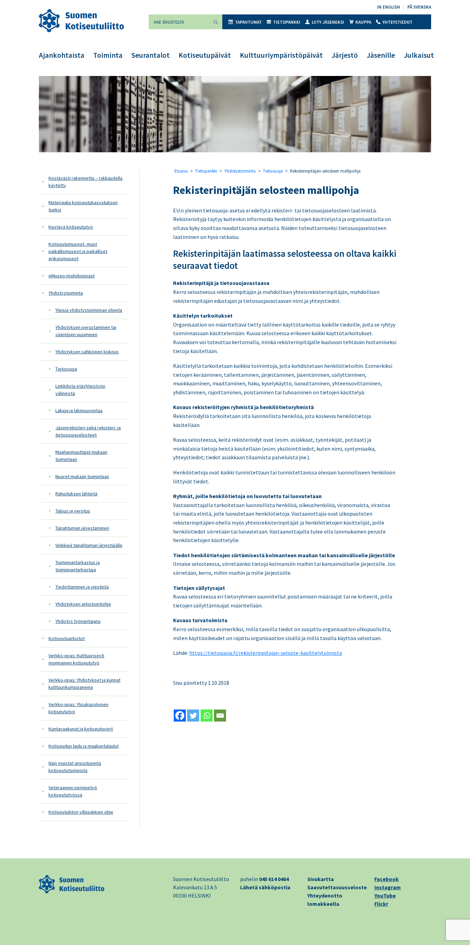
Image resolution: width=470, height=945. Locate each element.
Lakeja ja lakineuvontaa (79, 410)
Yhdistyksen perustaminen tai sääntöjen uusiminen (85, 331)
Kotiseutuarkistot (67, 638)
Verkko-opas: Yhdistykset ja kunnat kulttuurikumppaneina (84, 683)
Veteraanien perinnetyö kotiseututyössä (73, 791)
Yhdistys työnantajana (77, 621)
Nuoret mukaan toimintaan (82, 476)
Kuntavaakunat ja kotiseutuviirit (81, 729)
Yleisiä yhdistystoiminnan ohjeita (88, 310)
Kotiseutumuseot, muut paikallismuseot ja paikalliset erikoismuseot (78, 251)
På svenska (419, 7)
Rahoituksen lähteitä (76, 494)
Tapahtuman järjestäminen (82, 528)
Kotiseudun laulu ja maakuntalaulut (84, 746)
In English (388, 7)
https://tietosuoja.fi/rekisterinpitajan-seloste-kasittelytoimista (265, 652)
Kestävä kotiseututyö (71, 227)
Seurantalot (150, 55)
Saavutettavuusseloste (337, 887)
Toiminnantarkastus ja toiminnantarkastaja (77, 566)
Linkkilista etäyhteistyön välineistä (80, 389)
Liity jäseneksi (328, 22)
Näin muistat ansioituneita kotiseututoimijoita (75, 766)
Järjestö (345, 55)
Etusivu (181, 171)
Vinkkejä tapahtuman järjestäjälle (88, 545)
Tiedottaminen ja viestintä (82, 587)
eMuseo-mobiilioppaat (72, 276)
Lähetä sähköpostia (265, 887)
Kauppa (363, 22)
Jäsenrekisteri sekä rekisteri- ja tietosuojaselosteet (88, 431)
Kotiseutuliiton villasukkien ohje (81, 812)
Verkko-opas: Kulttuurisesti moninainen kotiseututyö (76, 659)
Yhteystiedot (398, 22)
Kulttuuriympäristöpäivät (281, 55)
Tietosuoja (66, 369)
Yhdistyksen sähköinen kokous (87, 352)
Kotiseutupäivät (205, 55)
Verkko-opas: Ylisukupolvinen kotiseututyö (78, 708)
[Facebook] (180, 716)
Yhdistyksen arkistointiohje (83, 604)
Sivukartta (320, 879)
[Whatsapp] (207, 716)
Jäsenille (381, 55)
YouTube (385, 895)
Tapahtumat (248, 22)
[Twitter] (193, 716)
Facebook (386, 879)
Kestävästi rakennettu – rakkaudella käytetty (85, 181)
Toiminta (107, 55)
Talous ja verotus (72, 511)
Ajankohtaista (61, 55)
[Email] (220, 716)
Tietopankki (286, 22)
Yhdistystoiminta (66, 293)
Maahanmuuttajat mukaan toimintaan (81, 455)
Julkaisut (419, 55)
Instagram (387, 887)
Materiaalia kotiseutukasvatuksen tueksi (83, 206)
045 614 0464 (274, 879)
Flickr (381, 903)
